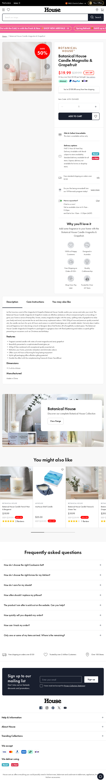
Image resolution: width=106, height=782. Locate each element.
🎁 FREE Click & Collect (74, 2)
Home (4, 36)
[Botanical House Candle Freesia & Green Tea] (82, 483)
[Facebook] (40, 707)
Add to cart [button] (75, 116)
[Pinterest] (53, 707)
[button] (7, 67)
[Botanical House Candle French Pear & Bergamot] (16, 483)
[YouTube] (65, 707)
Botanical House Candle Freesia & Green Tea (81, 508)
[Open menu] (3, 9)
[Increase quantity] (91, 107)
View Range (55, 421)
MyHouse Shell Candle (44, 507)
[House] (52, 10)
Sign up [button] (91, 679)
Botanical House (9, 503)
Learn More (95, 190)
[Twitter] (59, 707)
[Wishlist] (8, 9)
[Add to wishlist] (29, 469)
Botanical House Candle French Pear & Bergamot (16, 508)
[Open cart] (102, 9)
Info (98, 177)
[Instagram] (47, 707)
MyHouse (39, 503)
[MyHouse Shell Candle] (49, 483)
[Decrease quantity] (67, 106)
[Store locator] (97, 9)
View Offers (96, 3)
